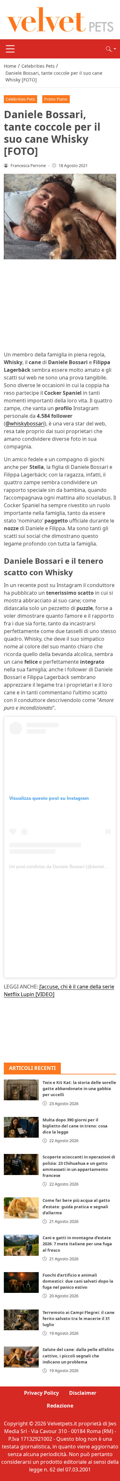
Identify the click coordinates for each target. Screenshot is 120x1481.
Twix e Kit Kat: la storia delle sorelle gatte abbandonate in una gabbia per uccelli (79, 1088)
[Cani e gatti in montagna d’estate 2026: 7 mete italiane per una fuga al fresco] (21, 1245)
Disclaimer (82, 1392)
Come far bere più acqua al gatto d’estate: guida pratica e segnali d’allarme (76, 1206)
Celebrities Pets (20, 99)
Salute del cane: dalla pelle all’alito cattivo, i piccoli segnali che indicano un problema (78, 1355)
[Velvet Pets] (60, 19)
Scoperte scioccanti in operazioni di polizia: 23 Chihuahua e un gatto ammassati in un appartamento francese (79, 1166)
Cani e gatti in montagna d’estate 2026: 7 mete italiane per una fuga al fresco (77, 1244)
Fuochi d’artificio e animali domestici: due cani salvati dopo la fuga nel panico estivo (78, 1281)
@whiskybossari (24, 423)
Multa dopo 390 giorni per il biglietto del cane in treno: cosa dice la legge (75, 1126)
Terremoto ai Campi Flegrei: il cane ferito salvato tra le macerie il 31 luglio (79, 1318)
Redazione (60, 1405)
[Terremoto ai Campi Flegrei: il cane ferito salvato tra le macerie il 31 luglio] (21, 1319)
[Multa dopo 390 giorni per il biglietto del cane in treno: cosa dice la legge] (21, 1127)
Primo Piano (56, 99)
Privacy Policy (41, 1392)
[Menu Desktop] (10, 48)
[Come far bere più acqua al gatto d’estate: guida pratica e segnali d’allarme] (21, 1207)
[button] (111, 49)
